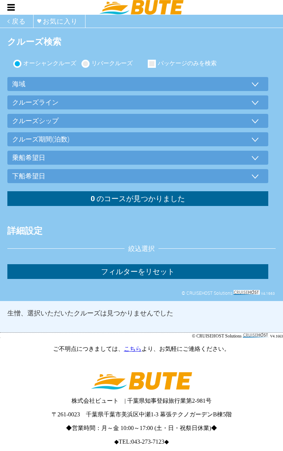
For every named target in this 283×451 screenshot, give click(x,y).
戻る (19, 21)
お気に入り (60, 21)
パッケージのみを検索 (187, 63)
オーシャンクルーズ (49, 63)
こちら (133, 349)
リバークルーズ (112, 63)
